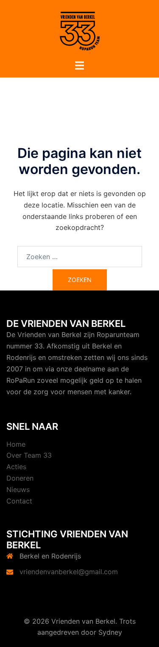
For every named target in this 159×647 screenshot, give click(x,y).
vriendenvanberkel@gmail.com (69, 571)
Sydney (110, 632)
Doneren (19, 478)
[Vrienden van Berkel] (80, 29)
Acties (16, 466)
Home (15, 444)
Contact (19, 501)
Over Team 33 (29, 455)
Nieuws (18, 489)
